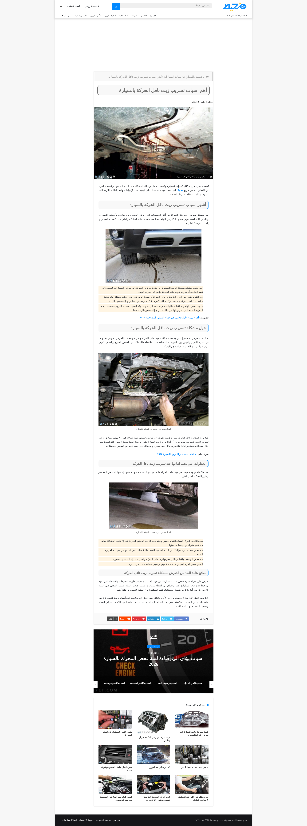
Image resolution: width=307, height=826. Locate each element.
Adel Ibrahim (207, 102)
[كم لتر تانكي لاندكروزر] (153, 754)
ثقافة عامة (123, 15)
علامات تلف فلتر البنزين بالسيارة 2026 (177, 454)
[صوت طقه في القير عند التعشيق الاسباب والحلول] (192, 784)
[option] (153, 661)
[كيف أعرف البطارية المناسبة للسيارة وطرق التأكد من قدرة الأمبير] (153, 784)
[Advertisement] (153, 44)
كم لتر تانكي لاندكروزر (159, 767)
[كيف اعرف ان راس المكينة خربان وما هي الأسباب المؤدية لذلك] (153, 722)
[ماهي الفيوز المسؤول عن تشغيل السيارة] (115, 719)
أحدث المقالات (73, 6)
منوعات (67, 15)
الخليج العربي (110, 15)
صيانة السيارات (172, 76)
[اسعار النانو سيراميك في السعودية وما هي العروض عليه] (115, 784)
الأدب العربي (95, 15)
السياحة (134, 15)
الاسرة (153, 15)
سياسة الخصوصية (103, 820)
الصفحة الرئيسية (91, 6)
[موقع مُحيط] (234, 6)
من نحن (116, 820)
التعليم (144, 15)
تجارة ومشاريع (81, 15)
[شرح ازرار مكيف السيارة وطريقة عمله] (115, 754)
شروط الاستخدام (86, 820)
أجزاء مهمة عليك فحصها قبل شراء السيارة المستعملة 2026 (169, 317)
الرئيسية (201, 76)
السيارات (188, 76)
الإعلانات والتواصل (69, 820)
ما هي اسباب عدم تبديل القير (195, 767)
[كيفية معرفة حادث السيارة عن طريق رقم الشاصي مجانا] (192, 719)
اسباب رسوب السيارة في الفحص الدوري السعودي (153, 661)
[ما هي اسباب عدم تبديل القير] (192, 754)
